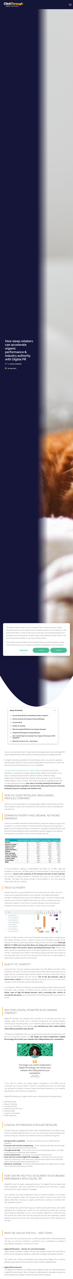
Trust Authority (17, 722)
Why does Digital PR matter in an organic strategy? (29, 729)
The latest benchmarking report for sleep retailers (22, 770)
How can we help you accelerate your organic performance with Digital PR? (33, 737)
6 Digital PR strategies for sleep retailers (26, 732)
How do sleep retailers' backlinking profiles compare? (30, 715)
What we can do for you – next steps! (25, 741)
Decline (58, 650)
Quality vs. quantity (18, 726)
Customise (23, 650)
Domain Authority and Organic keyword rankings (28, 719)
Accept (41, 650)
